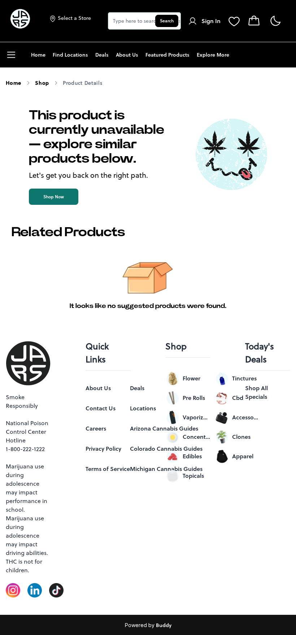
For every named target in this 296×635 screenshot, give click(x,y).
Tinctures (244, 378)
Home (13, 83)
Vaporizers (196, 417)
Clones (241, 437)
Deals (137, 388)
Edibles (192, 456)
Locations (143, 408)
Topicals (193, 476)
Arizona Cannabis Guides (164, 428)
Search (167, 21)
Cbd (237, 398)
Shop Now (53, 197)
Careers (96, 428)
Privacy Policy (103, 449)
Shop (42, 83)
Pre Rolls (194, 398)
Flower (191, 378)
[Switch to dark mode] (275, 21)
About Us (98, 388)
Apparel (242, 456)
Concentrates (196, 437)
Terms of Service (108, 469)
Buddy (163, 625)
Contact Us (101, 408)
